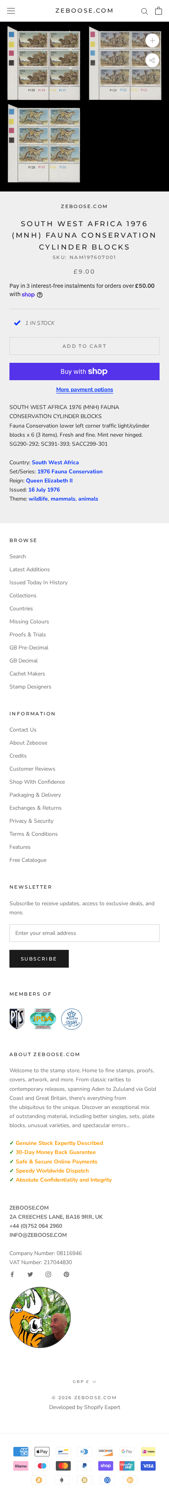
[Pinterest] (66, 1274)
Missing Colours (29, 621)
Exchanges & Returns (35, 808)
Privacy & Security (31, 821)
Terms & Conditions (33, 834)
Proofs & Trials (27, 634)
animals (88, 499)
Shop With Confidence (37, 782)
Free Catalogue (27, 860)
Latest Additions (29, 569)
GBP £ (81, 1381)
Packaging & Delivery (35, 795)
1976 (53, 489)
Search (17, 556)
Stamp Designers (30, 686)
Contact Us (23, 730)
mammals (63, 499)
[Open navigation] (11, 11)
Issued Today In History (38, 582)
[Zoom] (152, 40)
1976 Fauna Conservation (70, 471)
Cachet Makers (27, 673)
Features (20, 847)
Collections (23, 595)
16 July (37, 489)
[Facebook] (12, 1274)
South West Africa (55, 462)
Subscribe (39, 959)
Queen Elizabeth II (49, 480)
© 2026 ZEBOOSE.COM (84, 1397)
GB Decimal (23, 660)
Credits (18, 756)
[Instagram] (48, 1274)
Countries (21, 608)
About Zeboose (28, 743)
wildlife (38, 499)
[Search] (144, 11)
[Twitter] (30, 1274)
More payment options (84, 389)
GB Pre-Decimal (28, 647)
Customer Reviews (32, 769)
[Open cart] (158, 11)
